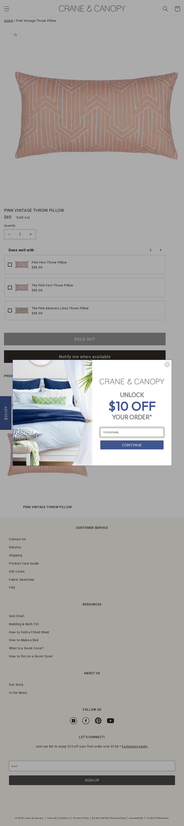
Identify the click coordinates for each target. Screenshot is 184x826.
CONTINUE (132, 445)
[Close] (167, 364)
